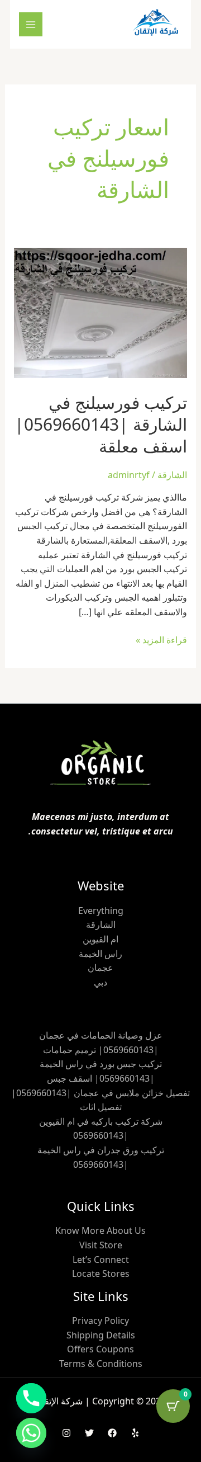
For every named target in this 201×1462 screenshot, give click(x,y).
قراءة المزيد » (161, 639)
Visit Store (100, 1245)
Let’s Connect (101, 1259)
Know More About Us (100, 1230)
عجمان (100, 967)
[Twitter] (89, 1432)
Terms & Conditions (100, 1363)
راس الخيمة (100, 953)
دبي (100, 982)
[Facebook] (112, 1432)
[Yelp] (135, 1432)
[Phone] (31, 1398)
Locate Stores (101, 1273)
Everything (100, 910)
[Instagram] (66, 1432)
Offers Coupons (100, 1349)
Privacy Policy (100, 1320)
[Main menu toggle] (30, 24)
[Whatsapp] (31, 1433)
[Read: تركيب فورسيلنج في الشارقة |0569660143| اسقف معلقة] (101, 312)
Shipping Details (100, 1335)
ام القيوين (100, 939)
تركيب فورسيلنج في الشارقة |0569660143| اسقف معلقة (101, 424)
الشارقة (172, 475)
